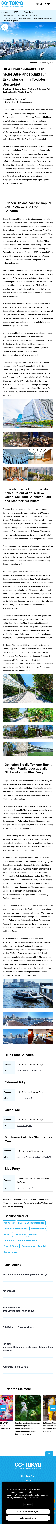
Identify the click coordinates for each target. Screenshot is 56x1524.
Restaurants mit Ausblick (34, 1246)
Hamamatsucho (26, 102)
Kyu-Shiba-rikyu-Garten (15, 1366)
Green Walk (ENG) (24, 1125)
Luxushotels (19, 1234)
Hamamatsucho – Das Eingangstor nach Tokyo (19, 1309)
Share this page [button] (45, 4)
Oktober (33, 1234)
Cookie (28, 1480)
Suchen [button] (41, 4)
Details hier (28, 1505)
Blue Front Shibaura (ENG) (28, 1070)
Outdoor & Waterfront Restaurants (20, 1240)
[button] (37, 4)
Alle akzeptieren (28, 1518)
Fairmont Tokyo (23, 1098)
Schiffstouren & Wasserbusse (19, 1327)
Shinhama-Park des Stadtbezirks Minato (33, 1157)
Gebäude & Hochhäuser (15, 1228)
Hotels (7, 1234)
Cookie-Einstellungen (28, 1511)
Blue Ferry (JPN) (23, 1188)
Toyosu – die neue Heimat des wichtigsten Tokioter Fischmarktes (28, 1347)
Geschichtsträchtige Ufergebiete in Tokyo (25, 1274)
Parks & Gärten (11, 1246)
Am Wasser (9, 1222)
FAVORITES (48, 4)
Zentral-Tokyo (10, 102)
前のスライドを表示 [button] (3, 1408)
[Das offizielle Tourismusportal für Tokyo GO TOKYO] (12, 4)
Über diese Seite (28, 1476)
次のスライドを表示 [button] (53, 1408)
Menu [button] (53, 4)
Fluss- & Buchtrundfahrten (31, 1222)
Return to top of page (49, 1453)
